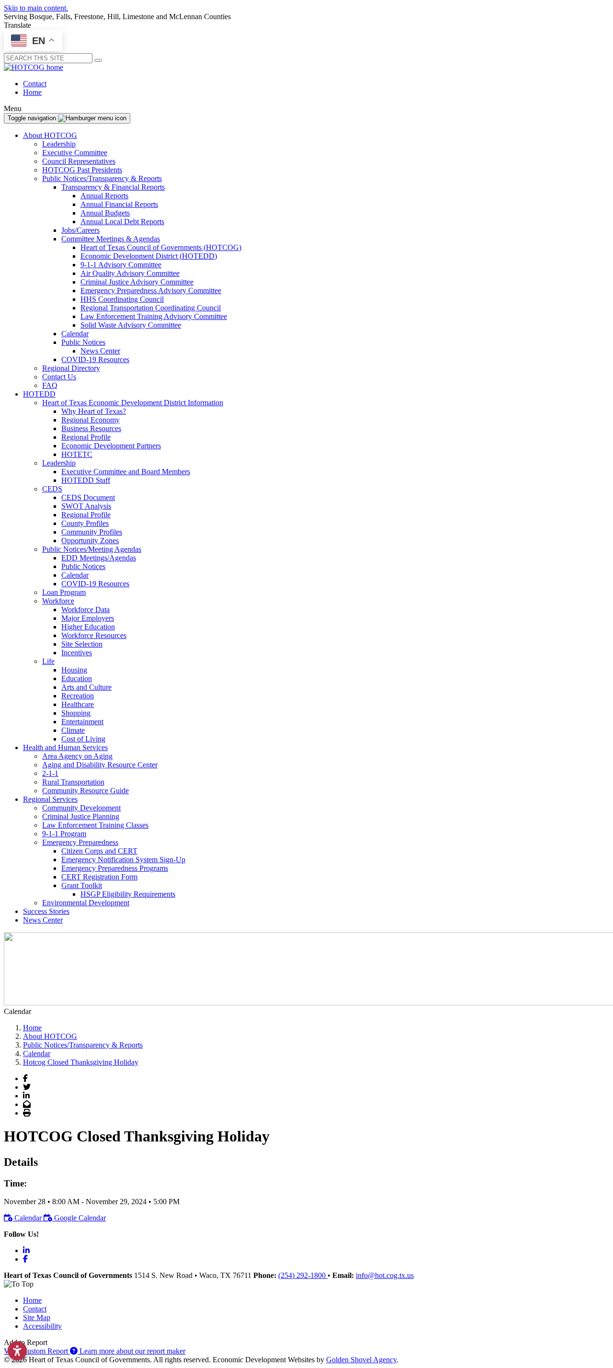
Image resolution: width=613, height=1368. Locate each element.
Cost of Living (83, 739)
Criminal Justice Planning (80, 816)
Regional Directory (71, 368)
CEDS (52, 489)
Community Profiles (91, 532)
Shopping (76, 713)
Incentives (76, 653)
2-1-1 (50, 773)
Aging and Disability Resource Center (100, 765)
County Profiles (85, 523)
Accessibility (42, 1326)
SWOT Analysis (86, 506)
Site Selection (81, 644)
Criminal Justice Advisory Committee (136, 282)
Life (48, 661)
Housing (74, 670)
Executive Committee (74, 152)
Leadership (59, 144)
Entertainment (82, 722)
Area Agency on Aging (77, 756)
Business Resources (91, 428)
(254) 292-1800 (303, 1275)
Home (32, 92)
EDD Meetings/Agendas (98, 558)
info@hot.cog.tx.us (385, 1275)
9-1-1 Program (64, 834)
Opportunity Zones (90, 540)
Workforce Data (85, 609)
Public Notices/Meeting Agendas (91, 549)
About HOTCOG (50, 135)
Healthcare (77, 704)
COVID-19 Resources (95, 359)
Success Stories (46, 911)
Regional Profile (86, 437)
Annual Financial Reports (119, 204)
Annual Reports (104, 196)
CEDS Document (88, 497)
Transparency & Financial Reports (113, 187)
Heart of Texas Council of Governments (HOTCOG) (160, 247)
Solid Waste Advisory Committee (130, 325)
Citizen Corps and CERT (99, 851)
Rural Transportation (73, 782)
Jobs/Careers (80, 230)
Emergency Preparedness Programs (114, 868)
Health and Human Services (65, 747)
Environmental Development (85, 903)
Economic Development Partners (111, 446)
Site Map (36, 1317)
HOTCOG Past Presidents (82, 170)
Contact (34, 84)
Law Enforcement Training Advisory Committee (153, 316)
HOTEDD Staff (85, 480)
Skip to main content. (36, 8)
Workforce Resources (93, 635)
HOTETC (76, 454)
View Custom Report (37, 1351)
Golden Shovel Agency (361, 1360)
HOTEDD (39, 394)
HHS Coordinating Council (122, 299)
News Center (100, 351)
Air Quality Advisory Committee (130, 273)
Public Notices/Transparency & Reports (102, 178)
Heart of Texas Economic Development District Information (132, 403)
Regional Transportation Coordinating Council (150, 308)
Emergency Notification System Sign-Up (123, 859)
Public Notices (83, 342)
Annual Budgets (105, 213)
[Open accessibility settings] (17, 1350)
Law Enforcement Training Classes (95, 825)
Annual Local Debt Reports (122, 221)
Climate (73, 730)
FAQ (49, 385)
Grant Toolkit (81, 885)
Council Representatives (78, 161)
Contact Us (59, 377)
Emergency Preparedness (80, 842)
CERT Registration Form (99, 877)
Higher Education (88, 627)
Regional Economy (90, 420)
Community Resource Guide (85, 791)
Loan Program (64, 592)
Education (76, 678)
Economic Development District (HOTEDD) (148, 256)
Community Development (81, 808)
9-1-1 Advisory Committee (120, 265)
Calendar (75, 334)
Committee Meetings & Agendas (110, 239)
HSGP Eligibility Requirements (127, 894)
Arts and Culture (86, 687)
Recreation (77, 696)
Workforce (58, 601)
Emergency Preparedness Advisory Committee (150, 290)
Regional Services (50, 799)
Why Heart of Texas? (93, 411)
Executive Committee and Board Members (125, 471)
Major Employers (87, 618)
